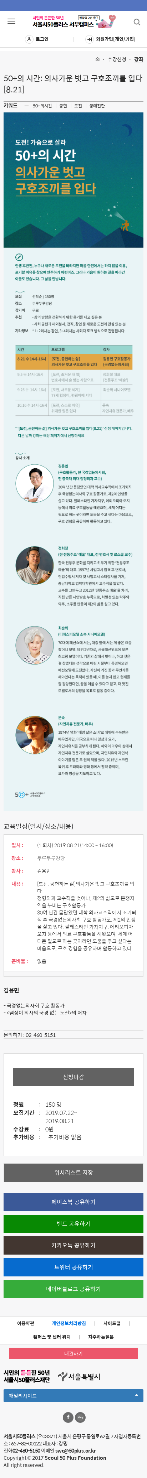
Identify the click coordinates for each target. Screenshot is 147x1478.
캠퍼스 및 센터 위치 (52, 1337)
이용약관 (25, 1323)
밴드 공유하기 (73, 1223)
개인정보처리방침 (69, 1323)
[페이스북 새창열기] (68, 1417)
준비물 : (19, 961)
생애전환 (97, 105)
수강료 (26, 1129)
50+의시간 (42, 105)
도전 (78, 105)
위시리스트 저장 (73, 1172)
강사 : (17, 870)
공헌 (63, 105)
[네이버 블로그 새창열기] (80, 1417)
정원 (26, 1105)
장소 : (17, 857)
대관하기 (73, 1353)
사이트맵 (112, 1323)
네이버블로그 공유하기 (73, 1288)
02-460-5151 (41, 1034)
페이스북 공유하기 (73, 1201)
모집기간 (26, 1113)
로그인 (42, 39)
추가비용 (26, 1137)
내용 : (17, 883)
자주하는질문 (101, 1337)
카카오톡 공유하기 (73, 1245)
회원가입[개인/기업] (116, 39)
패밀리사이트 (35, 1396)
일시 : (17, 845)
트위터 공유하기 (73, 1266)
